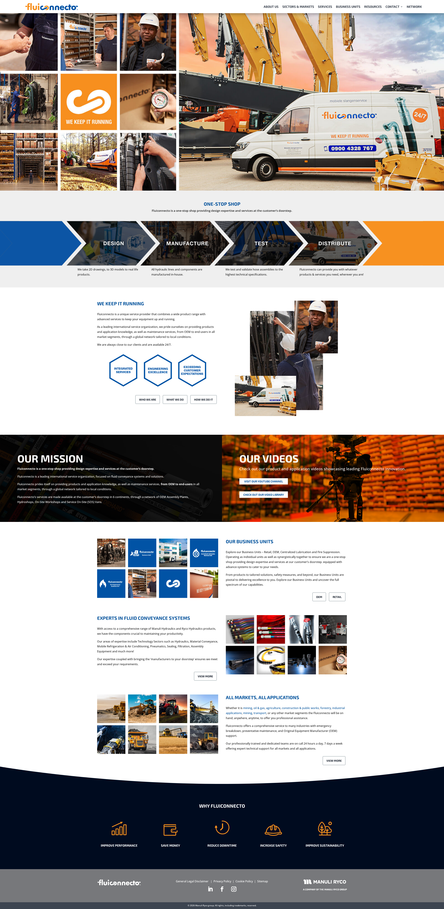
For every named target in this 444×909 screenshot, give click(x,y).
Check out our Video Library (263, 494)
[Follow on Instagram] (234, 889)
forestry (325, 708)
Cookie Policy (244, 881)
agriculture (273, 708)
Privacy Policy (222, 881)
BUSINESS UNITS (348, 6)
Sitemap (262, 881)
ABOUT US (271, 6)
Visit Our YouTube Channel (263, 481)
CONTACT (392, 6)
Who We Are (147, 399)
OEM (319, 596)
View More (205, 676)
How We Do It (203, 399)
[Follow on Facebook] (222, 889)
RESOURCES (373, 6)
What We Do (175, 399)
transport (260, 713)
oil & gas (259, 708)
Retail (337, 596)
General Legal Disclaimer (192, 881)
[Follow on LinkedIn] (210, 889)
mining (247, 708)
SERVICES (325, 6)
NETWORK (414, 6)
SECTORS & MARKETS (298, 6)
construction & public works (300, 708)
